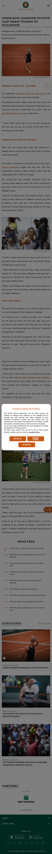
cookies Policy (34, 432)
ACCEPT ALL (26, 445)
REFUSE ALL (18, 438)
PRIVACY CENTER (36, 438)
